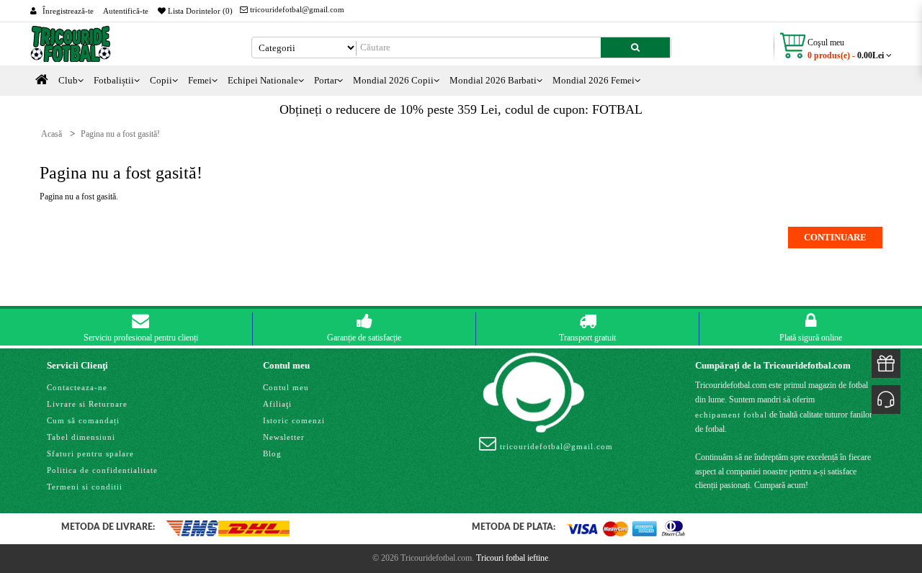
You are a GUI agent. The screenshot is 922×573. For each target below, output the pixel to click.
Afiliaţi (277, 404)
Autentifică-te (125, 10)
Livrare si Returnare (87, 404)
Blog (272, 453)
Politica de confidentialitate (102, 470)
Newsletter (284, 437)
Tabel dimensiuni (81, 437)
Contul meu (286, 387)
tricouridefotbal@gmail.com (296, 9)
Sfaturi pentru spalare (90, 453)
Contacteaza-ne (77, 387)
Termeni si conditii (84, 486)
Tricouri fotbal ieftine (512, 558)
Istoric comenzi (294, 420)
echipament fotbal (731, 414)
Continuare (835, 237)
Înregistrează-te (68, 10)
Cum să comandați (83, 420)
